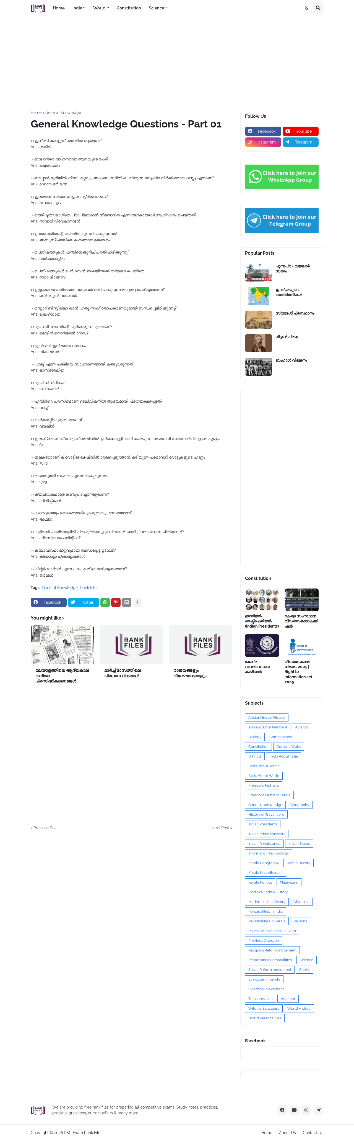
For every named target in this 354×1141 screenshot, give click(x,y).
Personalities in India (265, 911)
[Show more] (137, 602)
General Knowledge (63, 112)
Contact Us (313, 1132)
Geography (299, 805)
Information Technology (268, 853)
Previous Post (45, 828)
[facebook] (282, 1110)
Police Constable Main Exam (272, 931)
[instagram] (306, 1110)
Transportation (260, 999)
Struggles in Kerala (264, 979)
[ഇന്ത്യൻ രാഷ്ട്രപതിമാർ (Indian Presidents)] (262, 600)
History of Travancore (266, 814)
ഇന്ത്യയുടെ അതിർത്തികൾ (288, 292)
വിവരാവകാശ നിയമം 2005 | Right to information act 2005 (298, 671)
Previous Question (263, 940)
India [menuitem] (77, 8)
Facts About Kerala (264, 766)
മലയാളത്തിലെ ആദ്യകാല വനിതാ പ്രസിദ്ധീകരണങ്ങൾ (62, 676)
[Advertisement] (177, 63)
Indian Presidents (262, 824)
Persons (300, 921)
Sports (304, 970)
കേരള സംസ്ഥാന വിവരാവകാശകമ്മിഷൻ (301, 621)
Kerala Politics (260, 882)
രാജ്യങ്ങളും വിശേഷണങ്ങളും (189, 673)
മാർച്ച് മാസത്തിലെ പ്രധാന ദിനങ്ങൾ (122, 673)
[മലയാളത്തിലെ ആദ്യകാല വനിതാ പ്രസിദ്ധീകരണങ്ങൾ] (62, 644)
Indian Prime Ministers (266, 834)
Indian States (299, 843)
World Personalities (264, 1018)
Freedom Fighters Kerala (269, 795)
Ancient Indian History (266, 717)
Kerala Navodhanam (265, 873)
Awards (301, 727)
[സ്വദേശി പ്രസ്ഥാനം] (258, 320)
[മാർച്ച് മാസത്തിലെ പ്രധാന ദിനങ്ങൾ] (131, 644)
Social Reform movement (269, 970)
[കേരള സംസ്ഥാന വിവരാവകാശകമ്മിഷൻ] (302, 600)
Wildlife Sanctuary (263, 1008)
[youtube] (294, 1110)
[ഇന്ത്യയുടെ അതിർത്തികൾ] (258, 296)
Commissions (280, 737)
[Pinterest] (116, 602)
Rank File (88, 587)
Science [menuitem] (156, 8)
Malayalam (289, 882)
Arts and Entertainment (267, 727)
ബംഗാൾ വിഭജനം (291, 360)
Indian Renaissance (264, 843)
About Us (287, 1132)
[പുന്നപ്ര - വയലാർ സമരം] (258, 272)
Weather (288, 999)
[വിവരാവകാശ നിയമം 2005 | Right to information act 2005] (302, 645)
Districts (254, 756)
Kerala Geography (263, 863)
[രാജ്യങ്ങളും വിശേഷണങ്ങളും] (200, 644)
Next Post (220, 828)
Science (306, 960)
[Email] (126, 602)
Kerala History (298, 863)
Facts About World (263, 776)
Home (36, 112)
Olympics (301, 902)
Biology (254, 737)
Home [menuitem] (59, 8)
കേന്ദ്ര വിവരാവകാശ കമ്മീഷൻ (257, 666)
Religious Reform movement (272, 950)
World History (299, 1008)
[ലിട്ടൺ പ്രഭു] (258, 343)
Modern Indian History (266, 902)
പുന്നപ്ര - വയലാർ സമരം (292, 268)
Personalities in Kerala (266, 921)
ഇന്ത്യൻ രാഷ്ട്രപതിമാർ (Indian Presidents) (262, 621)
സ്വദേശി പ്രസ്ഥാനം (294, 313)
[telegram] (318, 1110)
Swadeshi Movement (266, 989)
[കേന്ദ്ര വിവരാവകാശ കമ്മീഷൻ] (262, 645)
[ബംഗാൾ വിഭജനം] (258, 367)
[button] (307, 8)
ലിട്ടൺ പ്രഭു (286, 336)
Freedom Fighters (263, 785)
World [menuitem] (99, 8)
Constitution (258, 747)
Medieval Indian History (268, 892)
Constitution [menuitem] (129, 8)
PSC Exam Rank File (82, 1132)
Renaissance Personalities (270, 960)
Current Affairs (289, 747)
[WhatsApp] (105, 602)
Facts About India (283, 756)
